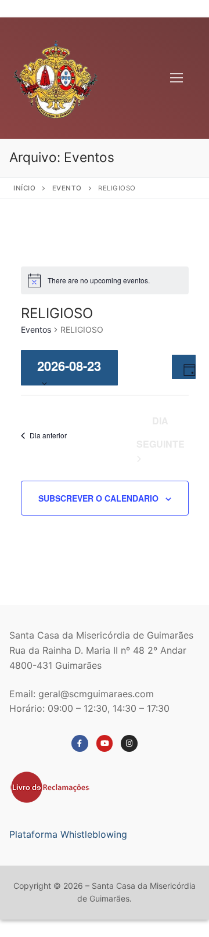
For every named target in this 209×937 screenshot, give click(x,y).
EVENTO (67, 188)
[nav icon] (176, 78)
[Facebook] (79, 743)
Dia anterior (48, 435)
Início (24, 188)
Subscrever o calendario (98, 498)
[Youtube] (104, 743)
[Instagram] (129, 743)
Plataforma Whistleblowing (68, 834)
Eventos (36, 329)
